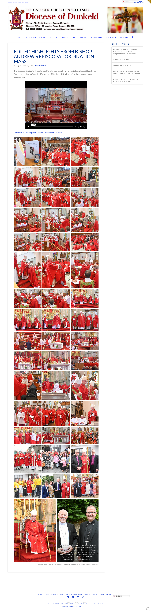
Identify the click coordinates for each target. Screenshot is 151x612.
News (75, 594)
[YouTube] (139, 2)
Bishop (55, 594)
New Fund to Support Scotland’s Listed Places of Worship (125, 80)
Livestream (47, 594)
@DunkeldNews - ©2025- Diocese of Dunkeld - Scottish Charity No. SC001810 (75, 603)
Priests (61, 594)
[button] (149, 2)
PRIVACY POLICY (84, 606)
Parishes (69, 594)
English (119, 596)
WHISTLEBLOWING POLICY (83, 609)
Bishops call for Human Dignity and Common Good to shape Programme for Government (126, 51)
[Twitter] (73, 597)
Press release (42, 66)
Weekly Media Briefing (122, 65)
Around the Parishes (121, 60)
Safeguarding (90, 594)
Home (40, 594)
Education (100, 594)
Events (80, 594)
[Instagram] (142, 2)
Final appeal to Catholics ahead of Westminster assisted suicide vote (126, 72)
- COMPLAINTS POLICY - (66, 609)
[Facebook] (68, 597)
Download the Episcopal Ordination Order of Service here (38, 132)
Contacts (108, 594)
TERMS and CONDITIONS (69, 606)
